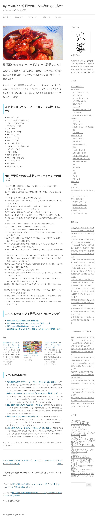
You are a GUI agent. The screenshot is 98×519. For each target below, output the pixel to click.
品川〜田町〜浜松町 (80, 153)
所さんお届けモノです (82, 465)
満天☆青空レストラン (80, 98)
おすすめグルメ (33, 17)
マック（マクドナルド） (79, 196)
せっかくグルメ (79, 429)
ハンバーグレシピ (83, 441)
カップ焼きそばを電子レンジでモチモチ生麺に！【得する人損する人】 (82, 383)
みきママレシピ (78, 133)
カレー (80, 433)
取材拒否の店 (75, 458)
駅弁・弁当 (76, 179)
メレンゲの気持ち (78, 449)
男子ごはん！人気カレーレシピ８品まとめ (31, 354)
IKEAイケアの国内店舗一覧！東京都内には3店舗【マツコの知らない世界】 (83, 366)
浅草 (74, 164)
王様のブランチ (78, 471)
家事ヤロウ (86, 460)
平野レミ (74, 464)
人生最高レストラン (80, 101)
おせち (75, 185)
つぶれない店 (75, 431)
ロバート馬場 (83, 452)
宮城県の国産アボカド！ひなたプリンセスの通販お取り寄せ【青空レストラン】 (82, 311)
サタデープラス (75, 435)
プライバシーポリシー (79, 213)
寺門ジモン (75, 462)
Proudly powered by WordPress (13, 515)
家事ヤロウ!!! (77, 113)
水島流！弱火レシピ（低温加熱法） (81, 470)
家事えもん (75, 460)
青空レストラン (78, 475)
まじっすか (84, 431)
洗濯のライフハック (80, 208)
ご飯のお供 (75, 427)
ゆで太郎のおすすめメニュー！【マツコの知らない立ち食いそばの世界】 (82, 392)
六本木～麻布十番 (79, 150)
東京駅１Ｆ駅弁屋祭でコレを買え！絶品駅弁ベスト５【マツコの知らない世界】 (82, 375)
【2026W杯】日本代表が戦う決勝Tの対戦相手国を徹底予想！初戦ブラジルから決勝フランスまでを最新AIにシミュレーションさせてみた (83, 251)
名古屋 (75, 176)
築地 (74, 147)
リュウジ (75, 451)
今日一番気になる (77, 87)
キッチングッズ (89, 433)
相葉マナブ (86, 474)
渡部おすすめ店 (78, 138)
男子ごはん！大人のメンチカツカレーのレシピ (24, 405)
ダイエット (59, 17)
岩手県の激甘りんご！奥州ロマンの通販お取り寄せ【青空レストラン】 (82, 320)
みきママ (74, 433)
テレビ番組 (6, 17)
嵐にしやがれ (77, 95)
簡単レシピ (18, 17)
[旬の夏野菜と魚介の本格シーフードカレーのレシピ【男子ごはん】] (13, 353)
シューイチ (76, 107)
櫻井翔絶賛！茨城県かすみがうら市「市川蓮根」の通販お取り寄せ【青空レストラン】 (82, 303)
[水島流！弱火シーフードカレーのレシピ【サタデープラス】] (54, 353)
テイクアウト (90, 439)
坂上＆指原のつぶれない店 (82, 110)
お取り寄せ (46, 17)
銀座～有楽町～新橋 (80, 144)
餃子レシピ (89, 476)
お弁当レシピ (75, 425)
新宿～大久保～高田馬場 (81, 159)
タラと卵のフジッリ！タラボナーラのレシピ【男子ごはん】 (29, 428)
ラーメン (90, 450)
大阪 (74, 170)
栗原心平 (74, 468)
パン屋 (92, 440)
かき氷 (81, 425)
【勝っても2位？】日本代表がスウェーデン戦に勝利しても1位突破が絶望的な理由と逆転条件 (82, 283)
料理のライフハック (80, 202)
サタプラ (83, 435)
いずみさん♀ (7, 445)
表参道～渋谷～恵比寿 (80, 156)
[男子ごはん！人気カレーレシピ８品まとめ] (32, 346)
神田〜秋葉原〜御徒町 (80, 161)
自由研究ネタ (75, 210)
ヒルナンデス (77, 442)
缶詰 (92, 474)
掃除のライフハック (80, 205)
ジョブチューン (77, 439)
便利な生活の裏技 (77, 199)
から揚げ (88, 425)
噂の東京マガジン (85, 458)
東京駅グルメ (77, 141)
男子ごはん (24, 442)
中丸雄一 (75, 453)
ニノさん (74, 441)
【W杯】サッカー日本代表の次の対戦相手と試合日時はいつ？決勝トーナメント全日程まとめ (82, 262)
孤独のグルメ (77, 104)
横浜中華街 (76, 167)
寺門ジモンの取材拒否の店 (82, 115)
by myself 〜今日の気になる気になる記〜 (33, 6)
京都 (74, 173)
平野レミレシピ (78, 124)
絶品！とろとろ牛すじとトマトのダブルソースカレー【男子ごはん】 (33, 393)
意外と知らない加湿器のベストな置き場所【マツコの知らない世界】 (82, 352)
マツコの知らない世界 (80, 92)
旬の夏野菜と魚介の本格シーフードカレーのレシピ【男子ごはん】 (32, 382)
